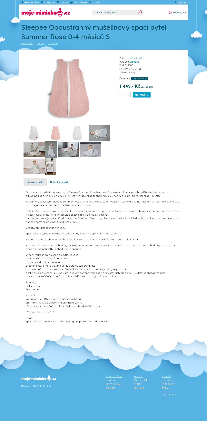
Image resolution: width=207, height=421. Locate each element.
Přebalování (169, 383)
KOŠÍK (179, 12)
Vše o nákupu (80, 2)
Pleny (165, 387)
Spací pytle (53, 44)
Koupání (139, 387)
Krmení (166, 376)
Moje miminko (27, 44)
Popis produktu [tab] (35, 182)
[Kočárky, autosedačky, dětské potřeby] (54, 12)
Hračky (138, 383)
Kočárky (138, 376)
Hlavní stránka (31, 2)
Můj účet (181, 2)
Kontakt (96, 2)
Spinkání (40, 44)
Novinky (63, 2)
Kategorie (49, 2)
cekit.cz (174, 394)
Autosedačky (141, 380)
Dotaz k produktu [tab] (59, 182)
